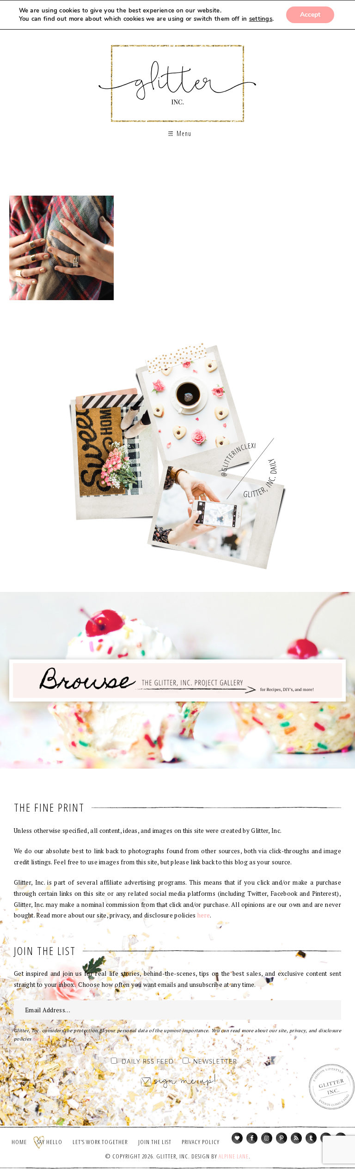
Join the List (154, 1142)
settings (260, 19)
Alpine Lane (234, 1156)
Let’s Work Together (100, 1142)
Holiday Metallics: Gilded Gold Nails (61, 248)
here (203, 915)
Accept (310, 14)
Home (19, 1142)
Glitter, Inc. (177, 76)
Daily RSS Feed (148, 1062)
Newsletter (215, 1062)
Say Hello (49, 1142)
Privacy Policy (201, 1142)
